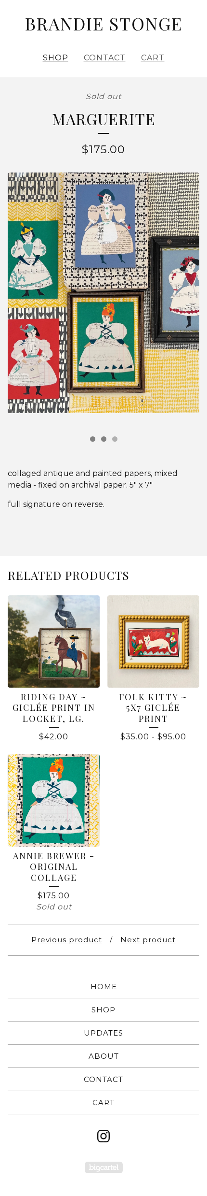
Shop (55, 57)
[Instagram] (103, 1136)
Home (104, 986)
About (104, 1056)
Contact (105, 57)
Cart (153, 57)
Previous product (66, 939)
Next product (148, 939)
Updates (103, 1032)
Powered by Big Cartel (104, 1167)
